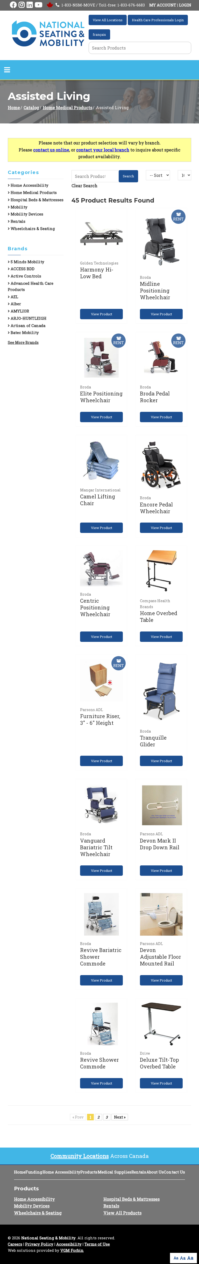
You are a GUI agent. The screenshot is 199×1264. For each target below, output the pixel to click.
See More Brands (23, 342)
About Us (155, 1172)
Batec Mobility (24, 332)
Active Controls (25, 276)
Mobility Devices (26, 214)
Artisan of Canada (27, 325)
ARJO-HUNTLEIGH (28, 318)
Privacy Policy (39, 1244)
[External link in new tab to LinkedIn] (30, 5)
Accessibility (69, 1244)
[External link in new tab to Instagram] (22, 5)
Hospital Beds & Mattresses (36, 199)
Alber (15, 303)
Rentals (17, 221)
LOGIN (185, 5)
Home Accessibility (29, 185)
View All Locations (108, 20)
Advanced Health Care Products (30, 286)
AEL (14, 296)
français (99, 34)
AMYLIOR (19, 311)
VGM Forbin (72, 1250)
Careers (15, 1244)
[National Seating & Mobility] (48, 33)
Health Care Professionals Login (158, 20)
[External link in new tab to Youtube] (38, 5)
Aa (176, 1257)
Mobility (18, 207)
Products (88, 1172)
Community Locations (80, 1155)
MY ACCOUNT (162, 5)
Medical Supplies (114, 1172)
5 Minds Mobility (27, 261)
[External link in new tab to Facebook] (13, 5)
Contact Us (174, 1172)
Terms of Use (97, 1244)
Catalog (31, 107)
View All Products (122, 1213)
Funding (33, 1172)
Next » (119, 1117)
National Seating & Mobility (48, 1237)
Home (14, 107)
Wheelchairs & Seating (32, 228)
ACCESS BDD (22, 268)
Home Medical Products (67, 107)
